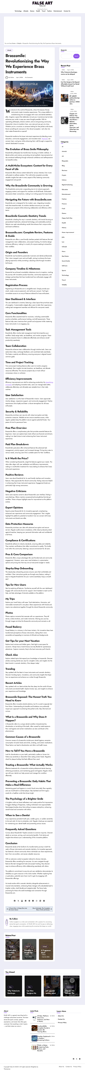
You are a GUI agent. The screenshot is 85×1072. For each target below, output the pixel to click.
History (64, 228)
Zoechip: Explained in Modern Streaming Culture (43, 1038)
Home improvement (68, 232)
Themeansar (7, 1069)
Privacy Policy (62, 1023)
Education (65, 189)
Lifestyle (25, 11)
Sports (64, 270)
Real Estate (65, 256)
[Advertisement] (43, 30)
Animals (64, 151)
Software (64, 266)
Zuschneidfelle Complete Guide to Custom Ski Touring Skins (43, 1029)
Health (38, 11)
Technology (18, 11)
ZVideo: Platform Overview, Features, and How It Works (43, 1018)
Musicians (45, 139)
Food (63, 209)
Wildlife (64, 285)
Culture (64, 180)
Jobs (63, 237)
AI (62, 147)
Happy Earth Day (67, 218)
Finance (64, 204)
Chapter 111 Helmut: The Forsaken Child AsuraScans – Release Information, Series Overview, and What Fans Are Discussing (74, 122)
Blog (63, 166)
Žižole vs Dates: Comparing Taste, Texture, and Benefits (43, 1048)
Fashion (49, 11)
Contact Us (67, 11)
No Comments (29, 77)
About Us (61, 1016)
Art (63, 156)
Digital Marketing (67, 185)
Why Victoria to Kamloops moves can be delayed (69, 73)
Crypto (64, 175)
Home (13, 43)
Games (32, 11)
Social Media (66, 261)
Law (63, 242)
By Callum (11, 77)
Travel (43, 11)
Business (64, 170)
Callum (15, 918)
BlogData (33, 1067)
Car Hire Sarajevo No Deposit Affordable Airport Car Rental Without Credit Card (70, 84)
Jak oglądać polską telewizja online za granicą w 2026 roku (75, 100)
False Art (42, 6)
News (63, 251)
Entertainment (58, 11)
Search (64, 50)
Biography (65, 161)
